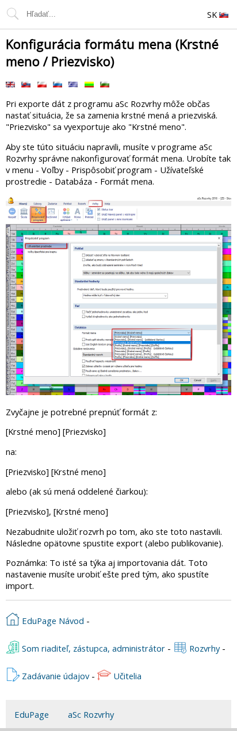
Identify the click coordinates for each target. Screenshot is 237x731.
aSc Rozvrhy (91, 714)
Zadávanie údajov (54, 676)
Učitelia (126, 676)
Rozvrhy (203, 648)
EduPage (31, 714)
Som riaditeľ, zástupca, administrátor (92, 648)
